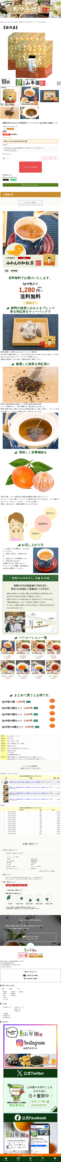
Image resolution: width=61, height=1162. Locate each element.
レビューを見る (10, 128)
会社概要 (5, 1013)
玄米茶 (5, 997)
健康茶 (5, 991)
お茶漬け (13, 995)
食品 (10, 989)
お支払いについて (19, 1007)
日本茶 (5, 993)
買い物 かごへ (52, 700)
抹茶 (4, 995)
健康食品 (13, 993)
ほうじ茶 (5, 999)
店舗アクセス (18, 1009)
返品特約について (7, 174)
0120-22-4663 (32, 975)
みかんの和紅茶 (14, 22)
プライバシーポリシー (5, 966)
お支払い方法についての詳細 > (47, 871)
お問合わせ (17, 1011)
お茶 (6, 22)
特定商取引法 (6, 1017)
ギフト (19, 989)
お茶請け (13, 991)
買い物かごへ (30, 303)
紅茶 (9, 22)
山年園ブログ (6, 1015)
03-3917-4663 (6, 965)
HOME (1, 22)
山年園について (7, 1007)
